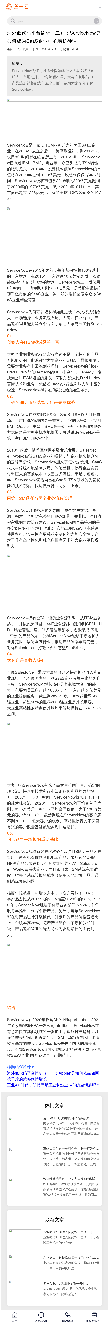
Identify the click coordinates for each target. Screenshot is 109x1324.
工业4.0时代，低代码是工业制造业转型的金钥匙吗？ (53, 1085)
